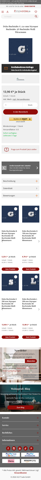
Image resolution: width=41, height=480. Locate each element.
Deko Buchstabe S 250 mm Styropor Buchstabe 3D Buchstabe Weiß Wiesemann (9, 304)
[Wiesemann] (20, 79)
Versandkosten (20, 473)
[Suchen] (36, 16)
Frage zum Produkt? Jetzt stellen (24, 149)
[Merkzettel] (35, 11)
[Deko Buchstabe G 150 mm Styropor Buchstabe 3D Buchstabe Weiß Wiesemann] (30, 214)
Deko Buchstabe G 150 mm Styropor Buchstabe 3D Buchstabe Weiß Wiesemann (30, 236)
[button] (20, 120)
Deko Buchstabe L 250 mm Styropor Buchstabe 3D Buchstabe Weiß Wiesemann (29, 304)
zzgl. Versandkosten (21, 99)
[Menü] (2, 11)
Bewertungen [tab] (9, 195)
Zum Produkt (10, 269)
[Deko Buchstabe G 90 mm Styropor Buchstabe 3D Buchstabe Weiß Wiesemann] (10, 214)
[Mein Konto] (8, 11)
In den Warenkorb (20, 112)
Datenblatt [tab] (7, 188)
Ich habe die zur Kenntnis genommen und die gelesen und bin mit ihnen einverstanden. (20, 376)
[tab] (20, 181)
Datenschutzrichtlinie (25, 368)
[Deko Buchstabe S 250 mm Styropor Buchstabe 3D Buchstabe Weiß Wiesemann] (10, 282)
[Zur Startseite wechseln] (22, 11)
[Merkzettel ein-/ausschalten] (15, 208)
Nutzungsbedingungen (12, 371)
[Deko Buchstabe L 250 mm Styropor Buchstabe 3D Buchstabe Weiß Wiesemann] (30, 282)
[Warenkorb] (39, 9)
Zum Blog (20, 407)
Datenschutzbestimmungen (21, 375)
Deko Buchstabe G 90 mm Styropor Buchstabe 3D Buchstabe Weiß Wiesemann (9, 236)
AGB (18, 377)
